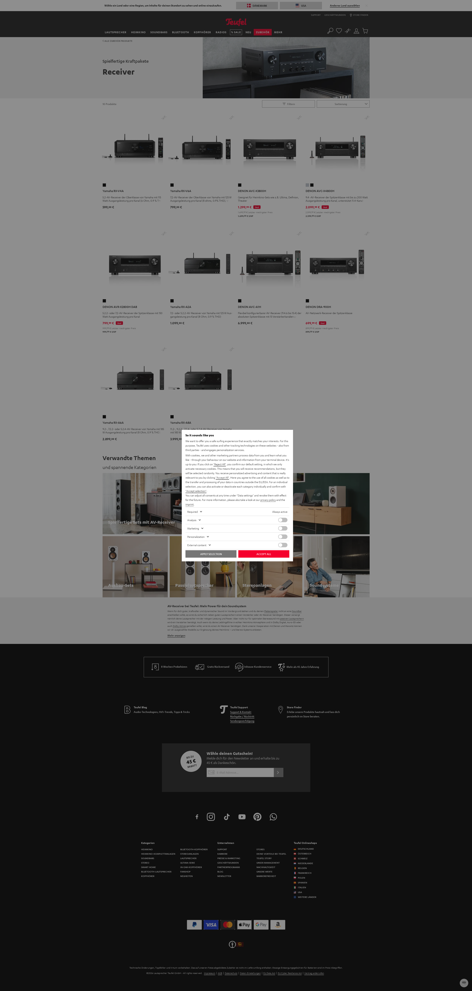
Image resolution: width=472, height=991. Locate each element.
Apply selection (211, 554)
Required (192, 511)
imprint (189, 504)
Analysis (191, 520)
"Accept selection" (195, 491)
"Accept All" (222, 477)
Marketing (193, 528)
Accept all (263, 554)
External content (196, 545)
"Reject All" (219, 464)
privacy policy (268, 499)
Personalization (196, 536)
